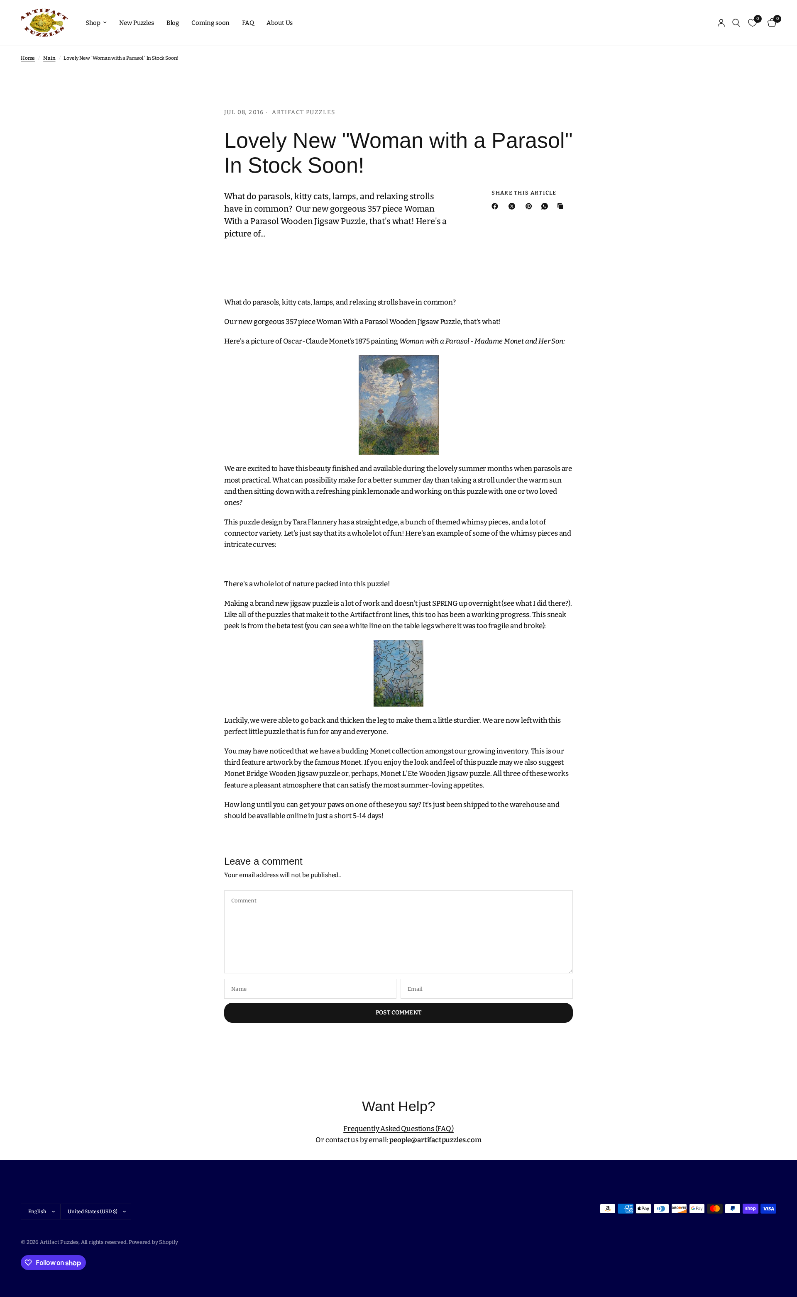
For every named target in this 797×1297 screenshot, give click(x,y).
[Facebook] (496, 206)
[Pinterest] (530, 206)
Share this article (523, 192)
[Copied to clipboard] (562, 206)
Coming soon (210, 23)
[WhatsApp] (546, 206)
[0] (769, 23)
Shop (93, 23)
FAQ (248, 23)
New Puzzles (136, 23)
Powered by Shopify (153, 1242)
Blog (172, 23)
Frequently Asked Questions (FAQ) (398, 1128)
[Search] (736, 23)
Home (28, 58)
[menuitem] (95, 23)
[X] (513, 206)
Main (49, 58)
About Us (279, 23)
